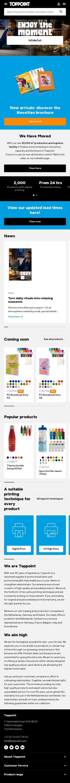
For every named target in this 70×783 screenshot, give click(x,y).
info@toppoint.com (15, 740)
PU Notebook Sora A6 (49, 396)
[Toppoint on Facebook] (6, 747)
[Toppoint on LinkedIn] (22, 747)
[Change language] (64, 4)
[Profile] (59, 4)
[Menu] (5, 4)
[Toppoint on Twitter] (12, 747)
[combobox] (35, 12)
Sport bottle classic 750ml (50, 472)
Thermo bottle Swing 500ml (15, 467)
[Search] (61, 12)
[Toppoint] (20, 4)
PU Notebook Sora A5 (17, 396)
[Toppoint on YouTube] (17, 747)
